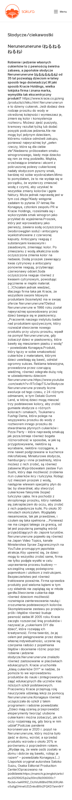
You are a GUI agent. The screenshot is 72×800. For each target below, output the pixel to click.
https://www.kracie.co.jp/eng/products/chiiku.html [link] (36, 100)
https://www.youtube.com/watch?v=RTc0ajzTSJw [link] (36, 382)
